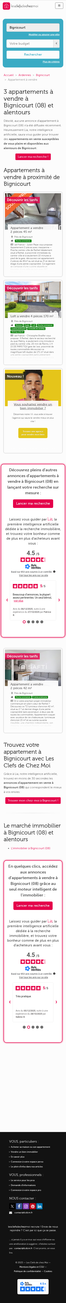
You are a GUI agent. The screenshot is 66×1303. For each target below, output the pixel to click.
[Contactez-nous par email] (10, 1212)
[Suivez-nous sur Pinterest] (33, 1206)
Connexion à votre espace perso (27, 1162)
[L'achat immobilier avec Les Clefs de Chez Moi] (20, 5)
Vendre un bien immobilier (24, 1152)
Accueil (9, 75)
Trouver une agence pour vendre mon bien (32, 433)
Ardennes (25, 75)
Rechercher (33, 54)
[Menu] (59, 6)
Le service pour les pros (23, 1180)
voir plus (18, 600)
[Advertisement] (33, 1084)
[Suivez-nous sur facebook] (19, 1206)
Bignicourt (43, 75)
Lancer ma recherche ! (33, 156)
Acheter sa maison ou (30, 1147)
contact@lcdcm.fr (23, 1212)
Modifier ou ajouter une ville (44, 34)
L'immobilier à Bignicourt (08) (30, 848)
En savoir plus (17, 1157)
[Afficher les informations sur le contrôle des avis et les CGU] (54, 571)
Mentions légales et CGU (31, 1267)
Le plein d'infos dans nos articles (27, 1167)
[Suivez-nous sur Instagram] (26, 1206)
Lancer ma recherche (33, 503)
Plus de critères (51, 61)
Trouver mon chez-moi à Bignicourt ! (33, 800)
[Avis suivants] (59, 600)
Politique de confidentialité (27, 1271)
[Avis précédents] (7, 600)
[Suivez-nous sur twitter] (12, 1206)
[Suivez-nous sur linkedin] (39, 1206)
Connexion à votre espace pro (26, 1190)
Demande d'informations (23, 1185)
